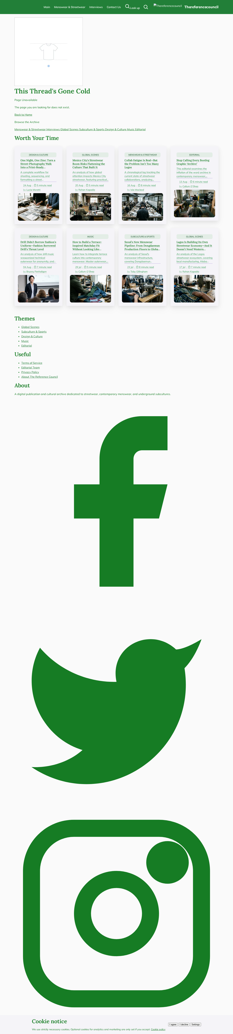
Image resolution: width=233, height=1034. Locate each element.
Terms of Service (31, 363)
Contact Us (114, 7)
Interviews (96, 7)
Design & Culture (116, 129)
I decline (184, 1024)
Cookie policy (158, 1029)
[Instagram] (116, 1015)
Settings (196, 1024)
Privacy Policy (30, 372)
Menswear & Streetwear (69, 7)
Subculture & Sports (92, 129)
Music (131, 129)
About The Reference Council (39, 376)
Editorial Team (30, 367)
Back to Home (23, 114)
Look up (135, 8)
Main (47, 7)
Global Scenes (69, 129)
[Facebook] (116, 602)
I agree (173, 1024)
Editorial (140, 129)
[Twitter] (116, 808)
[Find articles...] (146, 7)
